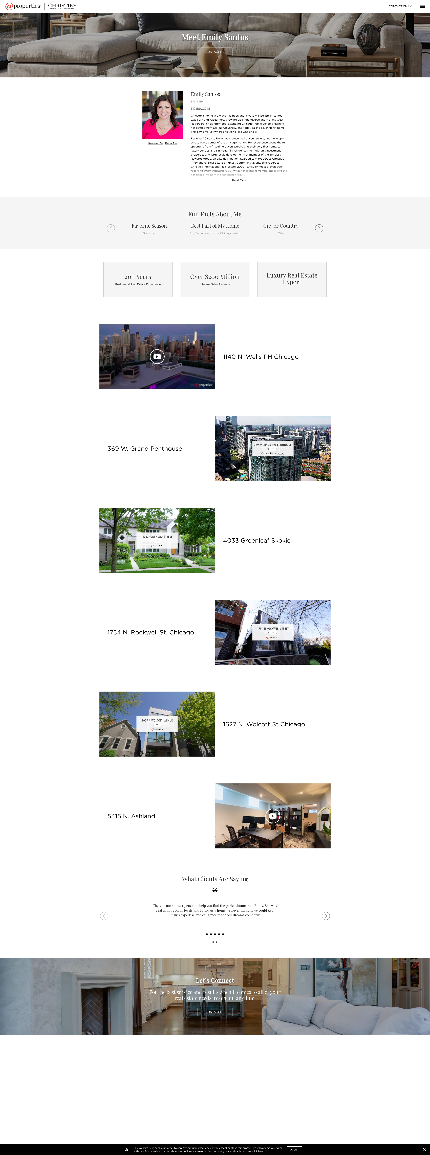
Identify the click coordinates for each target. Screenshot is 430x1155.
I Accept (294, 1149)
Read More (239, 180)
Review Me (155, 143)
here (260, 1151)
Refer (171, 143)
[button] (424, 1149)
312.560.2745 (200, 108)
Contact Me (215, 51)
